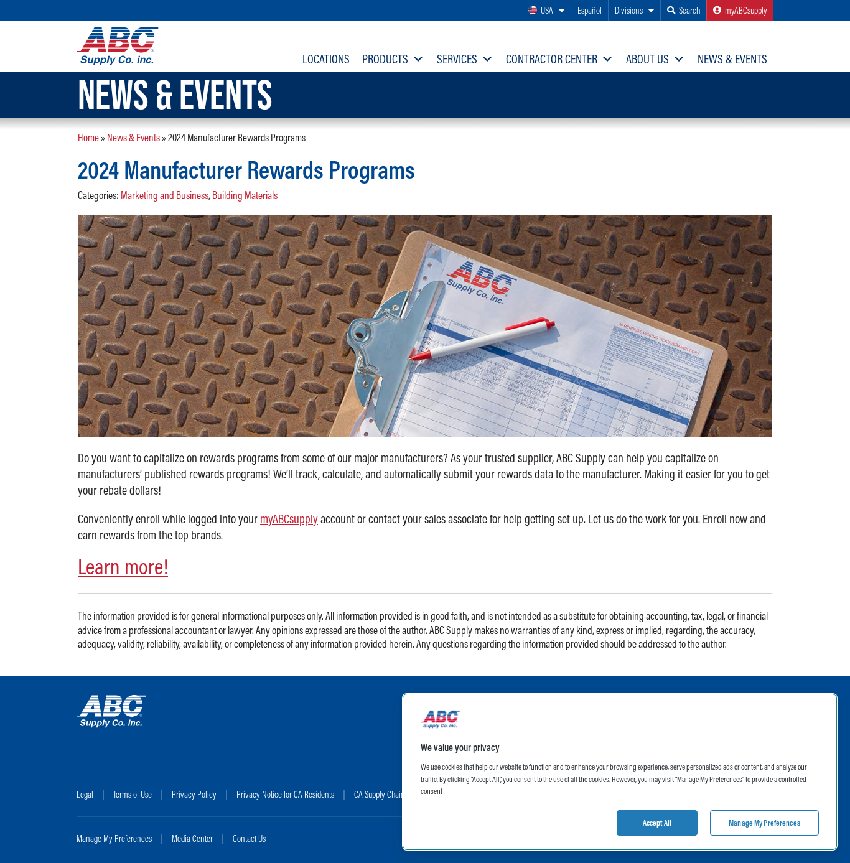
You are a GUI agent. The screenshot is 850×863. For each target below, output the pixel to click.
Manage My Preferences (114, 838)
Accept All (657, 822)
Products (385, 59)
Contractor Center (551, 59)
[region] (620, 772)
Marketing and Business (164, 195)
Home (88, 137)
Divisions (629, 10)
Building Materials (245, 195)
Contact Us (249, 838)
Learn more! (123, 566)
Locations (326, 59)
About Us (647, 59)
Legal (85, 794)
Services (457, 59)
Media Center (192, 838)
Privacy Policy (194, 794)
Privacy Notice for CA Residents (285, 794)
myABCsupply (289, 518)
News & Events (732, 59)
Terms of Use (132, 794)
